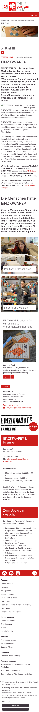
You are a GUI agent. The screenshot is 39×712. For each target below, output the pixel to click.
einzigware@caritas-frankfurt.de (18, 408)
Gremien (4, 587)
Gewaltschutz (6, 601)
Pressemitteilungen (8, 640)
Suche (3, 628)
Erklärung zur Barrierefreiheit (12, 612)
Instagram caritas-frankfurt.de (18, 573)
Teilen (2, 52)
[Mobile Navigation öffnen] (36, 14)
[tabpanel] (19, 31)
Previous (5, 377)
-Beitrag (31, 171)
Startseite (13, 20)
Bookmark (6, 48)
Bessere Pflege (7, 647)
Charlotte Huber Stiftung (10, 656)
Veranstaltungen (7, 643)
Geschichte (5, 608)
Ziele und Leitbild (7, 594)
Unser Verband (7, 584)
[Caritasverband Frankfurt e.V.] (19, 6)
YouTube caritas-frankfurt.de (11, 573)
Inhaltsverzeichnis (8, 621)
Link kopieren (2, 48)
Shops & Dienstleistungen (26, 20)
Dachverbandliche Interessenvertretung (16, 605)
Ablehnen (15, 705)
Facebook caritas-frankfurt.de (4, 573)
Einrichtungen (6, 624)
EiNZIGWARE (5, 23)
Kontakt (5, 387)
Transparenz (6, 591)
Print (9, 48)
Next (12, 377)
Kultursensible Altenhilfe (10, 670)
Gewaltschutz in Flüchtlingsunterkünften (16, 674)
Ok (15, 709)
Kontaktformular (7, 631)
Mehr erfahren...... (8, 702)
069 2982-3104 (11, 405)
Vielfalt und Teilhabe (9, 598)
